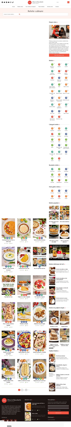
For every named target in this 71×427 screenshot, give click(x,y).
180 (26, 390)
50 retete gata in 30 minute (54, 222)
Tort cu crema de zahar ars (64, 241)
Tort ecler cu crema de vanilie (53, 241)
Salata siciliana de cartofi (24, 352)
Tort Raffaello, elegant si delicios (61, 365)
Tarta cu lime (24, 240)
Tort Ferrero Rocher (60, 356)
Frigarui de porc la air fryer (40, 380)
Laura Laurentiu (51, 419)
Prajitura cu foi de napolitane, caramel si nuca (54, 345)
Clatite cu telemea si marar (24, 380)
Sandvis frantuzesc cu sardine (39, 352)
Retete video (20, 6)
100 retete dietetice (64, 221)
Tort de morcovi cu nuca (61, 298)
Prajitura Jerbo (64, 326)
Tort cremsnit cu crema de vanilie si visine (62, 288)
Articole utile (50, 6)
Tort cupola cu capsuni (40, 296)
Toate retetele (41, 6)
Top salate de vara (8, 296)
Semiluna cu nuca (54, 326)
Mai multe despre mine (59, 55)
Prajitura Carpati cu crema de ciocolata (62, 375)
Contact (57, 6)
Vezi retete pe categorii (31, 6)
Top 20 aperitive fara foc (39, 268)
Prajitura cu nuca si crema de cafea (64, 345)
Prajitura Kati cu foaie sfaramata (61, 385)
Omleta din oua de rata (24, 268)
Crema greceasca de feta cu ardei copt (38, 404)
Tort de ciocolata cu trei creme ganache (61, 279)
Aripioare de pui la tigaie (39, 323)
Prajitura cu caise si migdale (24, 296)
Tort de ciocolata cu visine (62, 269)
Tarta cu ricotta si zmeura (39, 240)
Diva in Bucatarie (37, 2)
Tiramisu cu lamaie (24, 323)
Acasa (13, 6)
